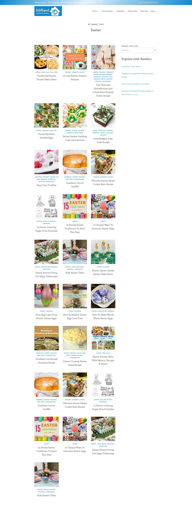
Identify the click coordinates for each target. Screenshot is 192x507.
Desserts (75, 72)
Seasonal (54, 267)
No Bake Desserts (106, 74)
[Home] (89, 24)
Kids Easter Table (75, 272)
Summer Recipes (76, 355)
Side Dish (53, 130)
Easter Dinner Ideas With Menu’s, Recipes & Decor (103, 360)
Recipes (105, 77)
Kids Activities (49, 221)
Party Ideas (78, 133)
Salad (79, 353)
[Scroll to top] (187, 499)
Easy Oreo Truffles (46, 185)
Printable (46, 223)
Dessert (68, 72)
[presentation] (46, 57)
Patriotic (97, 77)
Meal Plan (144, 11)
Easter (37, 72)
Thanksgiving (79, 179)
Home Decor (45, 267)
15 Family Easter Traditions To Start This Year (75, 228)
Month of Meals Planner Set (148, 2)
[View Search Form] (100, 2)
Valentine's (106, 81)
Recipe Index (133, 11)
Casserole (67, 177)
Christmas (102, 130)
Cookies (95, 72)
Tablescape (46, 269)
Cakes (95, 130)
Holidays (109, 133)
